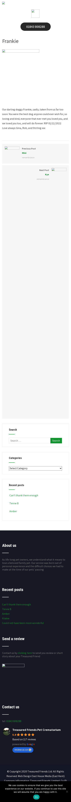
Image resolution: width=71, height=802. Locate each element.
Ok (36, 797)
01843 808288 (35, 27)
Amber (13, 511)
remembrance (28, 157)
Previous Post (29, 150)
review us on (21, 749)
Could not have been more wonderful (23, 623)
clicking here (25, 653)
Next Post (44, 172)
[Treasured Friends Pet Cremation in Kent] (3, 3)
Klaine (5, 618)
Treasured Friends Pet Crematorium (36, 730)
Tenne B (14, 503)
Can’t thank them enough (23, 495)
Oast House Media (42, 776)
